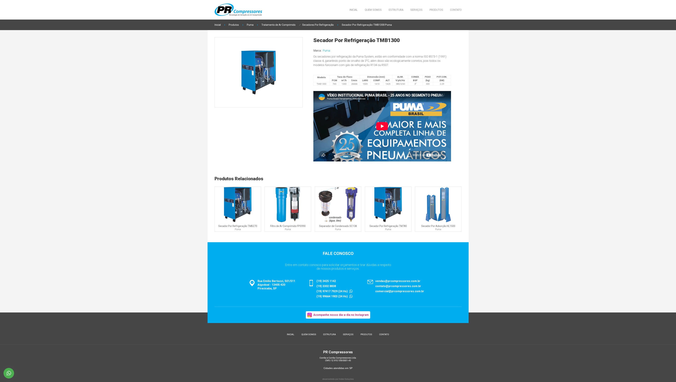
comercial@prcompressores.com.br (399, 291)
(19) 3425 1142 (326, 281)
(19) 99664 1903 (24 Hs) (332, 296)
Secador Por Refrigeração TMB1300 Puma (367, 24)
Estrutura (396, 9)
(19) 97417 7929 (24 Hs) (332, 291)
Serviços (416, 9)
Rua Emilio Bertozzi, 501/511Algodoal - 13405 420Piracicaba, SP (276, 284)
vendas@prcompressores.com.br (397, 281)
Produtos (436, 9)
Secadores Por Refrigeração (318, 24)
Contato (456, 9)
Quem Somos (373, 9)
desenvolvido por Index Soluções (338, 379)
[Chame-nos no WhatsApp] (9, 373)
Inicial (354, 9)
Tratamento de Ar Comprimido (278, 24)
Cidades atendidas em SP (338, 368)
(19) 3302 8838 (326, 286)
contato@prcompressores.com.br (398, 286)
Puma (250, 24)
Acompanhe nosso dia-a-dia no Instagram (341, 315)
